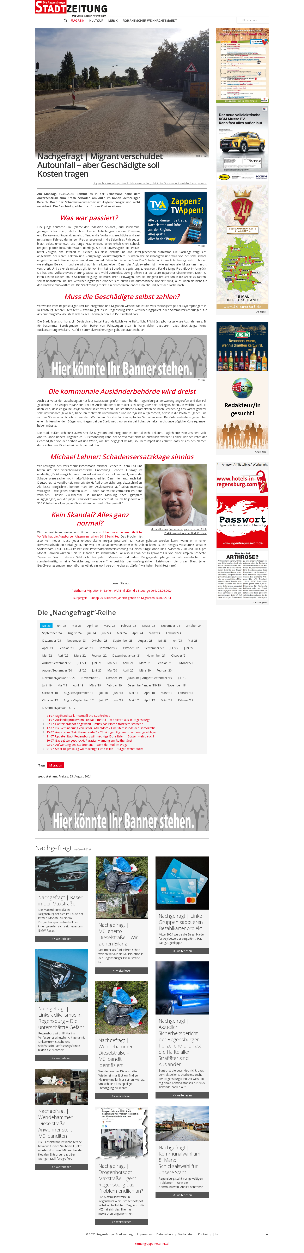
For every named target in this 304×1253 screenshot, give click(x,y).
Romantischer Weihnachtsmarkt (150, 20)
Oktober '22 (131, 648)
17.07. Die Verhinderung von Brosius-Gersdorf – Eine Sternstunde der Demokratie (101, 728)
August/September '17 (78, 700)
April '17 (149, 700)
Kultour (96, 20)
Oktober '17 (50, 700)
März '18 (166, 693)
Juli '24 (91, 633)
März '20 (145, 670)
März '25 (109, 626)
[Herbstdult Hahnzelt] (242, 65)
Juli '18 (103, 693)
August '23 (145, 640)
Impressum (144, 1234)
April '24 (137, 633)
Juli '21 (82, 663)
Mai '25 (76, 626)
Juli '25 (46, 626)
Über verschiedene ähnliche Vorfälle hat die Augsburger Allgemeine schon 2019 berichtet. (89, 534)
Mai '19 (62, 685)
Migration (55, 765)
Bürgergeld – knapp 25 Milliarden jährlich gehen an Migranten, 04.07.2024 (122, 598)
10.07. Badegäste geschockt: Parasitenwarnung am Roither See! (89, 740)
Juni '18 (118, 693)
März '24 (154, 633)
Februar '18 (185, 693)
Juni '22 (189, 648)
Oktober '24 (193, 626)
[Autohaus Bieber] (242, 144)
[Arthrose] (242, 575)
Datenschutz (164, 1234)
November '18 (176, 685)
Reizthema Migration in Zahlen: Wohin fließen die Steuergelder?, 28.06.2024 (122, 590)
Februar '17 (185, 700)
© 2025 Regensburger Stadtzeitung (109, 1234)
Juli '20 (82, 670)
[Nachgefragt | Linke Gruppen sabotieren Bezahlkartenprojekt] (182, 905)
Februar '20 (164, 670)
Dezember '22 (107, 648)
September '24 (52, 633)
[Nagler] (242, 346)
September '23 (123, 640)
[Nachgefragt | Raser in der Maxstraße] (61, 899)
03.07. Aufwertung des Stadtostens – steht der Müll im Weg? (87, 745)
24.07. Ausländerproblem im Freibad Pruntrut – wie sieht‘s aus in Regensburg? (98, 720)
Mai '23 (192, 640)
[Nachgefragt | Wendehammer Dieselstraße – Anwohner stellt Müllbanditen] (61, 1119)
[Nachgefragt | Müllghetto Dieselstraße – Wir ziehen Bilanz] (121, 915)
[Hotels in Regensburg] (242, 481)
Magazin (77, 20)
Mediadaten (186, 1234)
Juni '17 (118, 700)
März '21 (145, 663)
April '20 (128, 670)
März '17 (166, 700)
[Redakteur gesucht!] (242, 411)
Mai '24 (122, 633)
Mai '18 (134, 693)
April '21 (128, 663)
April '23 (47, 648)
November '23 (76, 640)
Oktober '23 (99, 640)
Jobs (216, 1234)
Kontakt (203, 1234)
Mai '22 (47, 655)
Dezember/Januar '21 (126, 655)
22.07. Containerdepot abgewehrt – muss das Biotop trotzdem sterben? (95, 724)
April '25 (92, 626)
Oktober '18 (50, 693)
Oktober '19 (114, 678)
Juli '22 (174, 648)
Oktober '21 (179, 655)
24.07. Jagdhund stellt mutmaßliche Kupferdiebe (78, 716)
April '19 (78, 685)
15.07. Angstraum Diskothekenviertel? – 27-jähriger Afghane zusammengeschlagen (102, 732)
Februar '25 (128, 626)
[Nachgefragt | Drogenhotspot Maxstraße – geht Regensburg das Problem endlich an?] (121, 1166)
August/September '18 (78, 693)
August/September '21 (57, 663)
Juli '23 (162, 640)
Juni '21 (97, 663)
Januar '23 (86, 648)
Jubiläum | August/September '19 (150, 678)
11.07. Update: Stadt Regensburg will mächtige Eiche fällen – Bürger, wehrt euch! (100, 736)
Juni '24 (106, 633)
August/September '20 (57, 670)
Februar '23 (66, 648)
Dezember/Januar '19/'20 (58, 678)
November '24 (170, 626)
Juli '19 (182, 678)
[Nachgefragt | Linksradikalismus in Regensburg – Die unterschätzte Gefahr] (61, 1005)
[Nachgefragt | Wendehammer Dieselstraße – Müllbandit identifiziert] (121, 1040)
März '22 (80, 655)
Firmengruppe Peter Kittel (152, 1244)
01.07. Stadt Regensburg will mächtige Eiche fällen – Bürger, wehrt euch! (95, 749)
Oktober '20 (185, 663)
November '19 (90, 678)
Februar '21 (164, 663)
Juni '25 (61, 626)
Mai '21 (112, 663)
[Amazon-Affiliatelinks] (242, 464)
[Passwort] (242, 522)
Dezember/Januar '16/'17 (58, 708)
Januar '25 (148, 626)
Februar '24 (173, 633)
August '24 (74, 633)
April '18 (149, 693)
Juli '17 (103, 700)
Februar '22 (99, 655)
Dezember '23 (51, 640)
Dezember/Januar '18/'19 (144, 685)
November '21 (155, 655)
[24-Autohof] (242, 246)
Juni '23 (177, 640)
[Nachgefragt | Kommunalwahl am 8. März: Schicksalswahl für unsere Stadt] (182, 1152)
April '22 (63, 655)
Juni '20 (97, 670)
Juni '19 (47, 685)
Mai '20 (112, 670)
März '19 (95, 685)
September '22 (154, 648)
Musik (113, 20)
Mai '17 (134, 700)
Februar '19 (114, 685)
